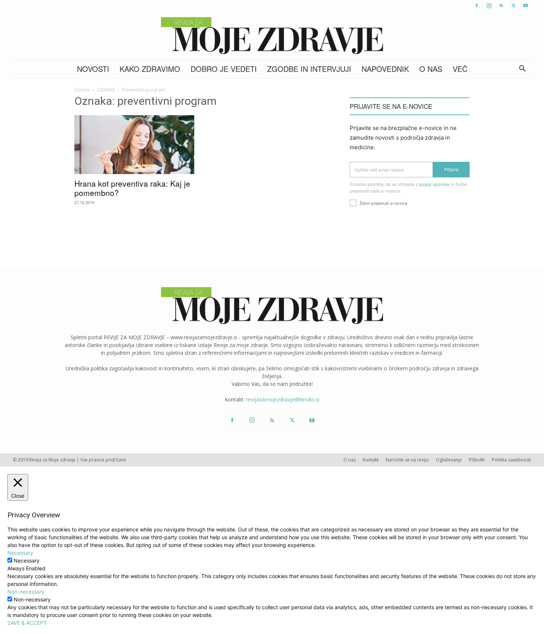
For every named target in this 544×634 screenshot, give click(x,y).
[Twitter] (513, 5)
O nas (430, 68)
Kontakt (371, 460)
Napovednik (385, 68)
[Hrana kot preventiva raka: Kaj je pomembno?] (134, 144)
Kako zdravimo (150, 68)
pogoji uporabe (434, 184)
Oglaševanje (449, 460)
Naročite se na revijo (407, 460)
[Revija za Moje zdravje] (272, 35)
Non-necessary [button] (25, 591)
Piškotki (477, 460)
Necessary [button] (20, 553)
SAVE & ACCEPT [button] (27, 623)
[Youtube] (525, 5)
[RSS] (501, 5)
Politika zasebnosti (511, 460)
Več (460, 68)
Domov (82, 90)
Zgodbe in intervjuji (309, 68)
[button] (522, 69)
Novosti (93, 68)
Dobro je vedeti (224, 68)
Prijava (451, 169)
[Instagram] (488, 5)
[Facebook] (476, 5)
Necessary (27, 560)
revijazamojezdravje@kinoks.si (282, 399)
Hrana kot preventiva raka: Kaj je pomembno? (132, 188)
